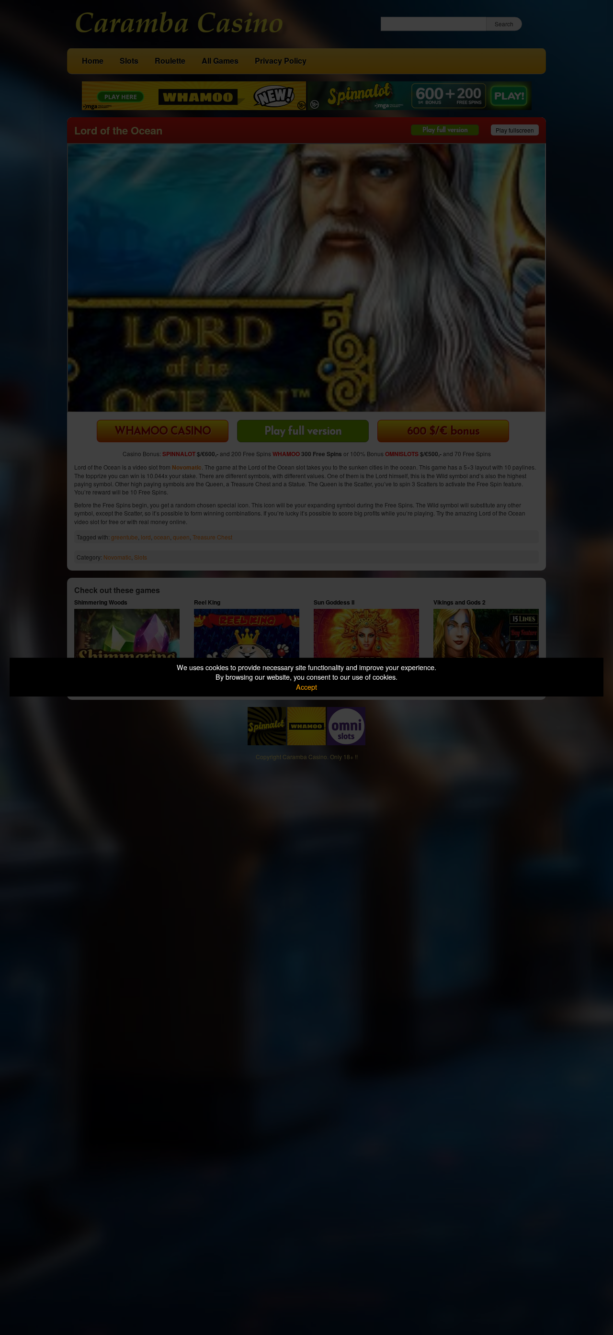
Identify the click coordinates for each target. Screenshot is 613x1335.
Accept (306, 687)
